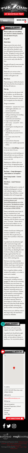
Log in (21, 447)
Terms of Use (10, 443)
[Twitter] (9, 427)
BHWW (17, 447)
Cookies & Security (18, 443)
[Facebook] (4, 427)
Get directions (14, 419)
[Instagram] (14, 427)
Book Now (21, 20)
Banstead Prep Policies (16, 445)
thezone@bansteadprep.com (12, 398)
